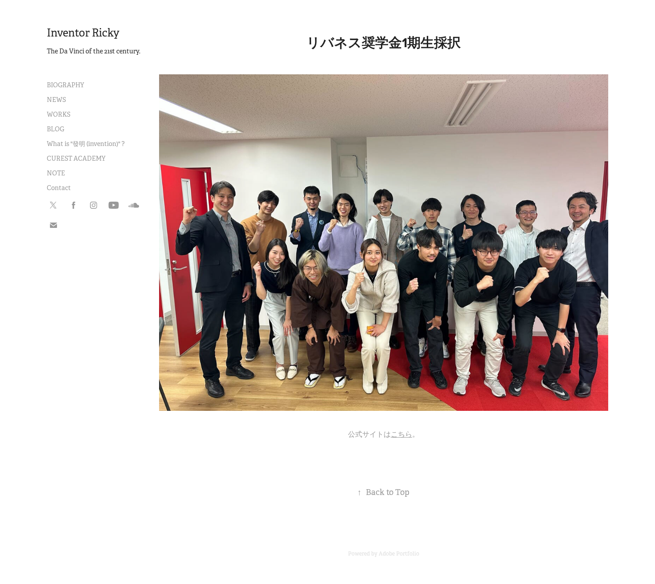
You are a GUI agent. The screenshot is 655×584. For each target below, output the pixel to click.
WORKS (58, 114)
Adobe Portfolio (399, 553)
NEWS (56, 100)
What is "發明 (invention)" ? (86, 144)
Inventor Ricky (83, 33)
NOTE (56, 173)
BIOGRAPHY (65, 85)
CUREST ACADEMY (76, 158)
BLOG (55, 129)
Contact (59, 188)
